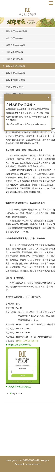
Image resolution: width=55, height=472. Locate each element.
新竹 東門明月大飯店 (15, 80)
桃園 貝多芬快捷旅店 (15, 45)
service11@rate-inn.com (27, 341)
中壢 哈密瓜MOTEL (15, 87)
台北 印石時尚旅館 (14, 38)
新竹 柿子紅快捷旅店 (15, 66)
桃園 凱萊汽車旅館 (14, 59)
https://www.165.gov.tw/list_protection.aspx (26, 124)
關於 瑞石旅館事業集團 (16, 31)
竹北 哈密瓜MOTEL (15, 94)
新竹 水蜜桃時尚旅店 (15, 73)
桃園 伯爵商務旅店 (14, 52)
